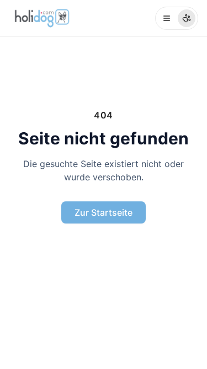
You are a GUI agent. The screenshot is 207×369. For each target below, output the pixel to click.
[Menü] (176, 18)
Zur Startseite (103, 212)
